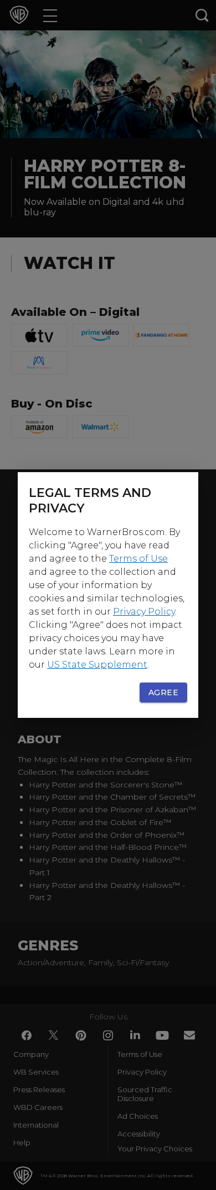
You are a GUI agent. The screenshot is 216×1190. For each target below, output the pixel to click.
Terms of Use (138, 558)
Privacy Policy (144, 611)
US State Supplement (97, 664)
